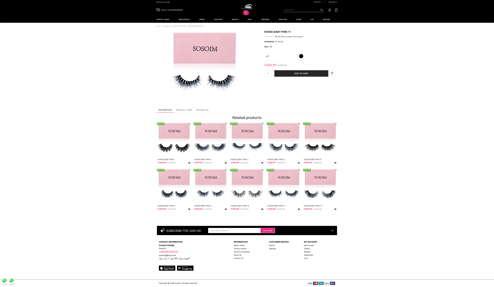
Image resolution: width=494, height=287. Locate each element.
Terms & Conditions (242, 252)
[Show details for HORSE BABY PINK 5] (320, 139)
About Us (238, 255)
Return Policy (239, 245)
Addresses (308, 255)
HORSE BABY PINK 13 (313, 206)
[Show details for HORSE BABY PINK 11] (283, 185)
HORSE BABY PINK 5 (312, 159)
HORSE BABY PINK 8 (166, 206)
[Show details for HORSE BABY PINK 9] (210, 185)
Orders (307, 248)
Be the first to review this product (289, 36)
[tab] (165, 109)
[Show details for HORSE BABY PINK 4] (283, 139)
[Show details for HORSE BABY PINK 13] (320, 185)
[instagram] (332, 230)
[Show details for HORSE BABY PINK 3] (247, 139)
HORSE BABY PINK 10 (240, 206)
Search (272, 245)
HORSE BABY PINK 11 (276, 206)
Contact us (238, 258)
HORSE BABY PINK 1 (166, 159)
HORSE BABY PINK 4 (276, 159)
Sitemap (272, 248)
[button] (330, 9)
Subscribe (268, 230)
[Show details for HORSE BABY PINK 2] (210, 139)
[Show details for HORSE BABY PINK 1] (174, 139)
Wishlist (307, 252)
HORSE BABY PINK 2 (203, 159)
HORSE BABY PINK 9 (203, 206)
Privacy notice (240, 248)
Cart (306, 258)
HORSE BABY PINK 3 (239, 159)
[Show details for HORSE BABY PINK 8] (174, 185)
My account (309, 245)
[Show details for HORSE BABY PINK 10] (247, 185)
